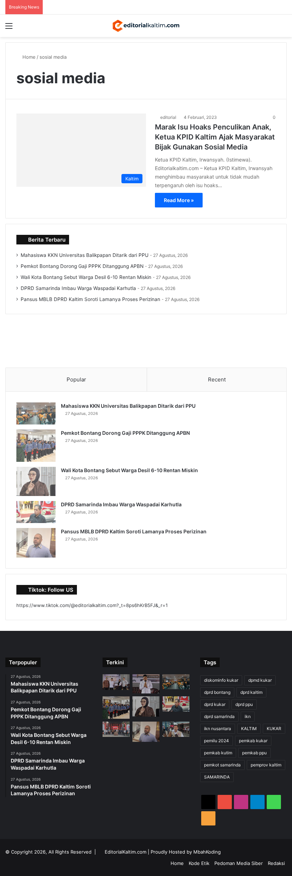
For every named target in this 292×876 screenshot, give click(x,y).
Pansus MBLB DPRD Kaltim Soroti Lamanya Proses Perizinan (90, 299)
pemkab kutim (218, 752)
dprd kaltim (251, 692)
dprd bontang (217, 692)
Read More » (179, 200)
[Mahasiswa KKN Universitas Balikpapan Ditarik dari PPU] (36, 413)
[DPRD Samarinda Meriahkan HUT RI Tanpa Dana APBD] (116, 729)
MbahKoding (207, 852)
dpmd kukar (260, 680)
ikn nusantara (217, 728)
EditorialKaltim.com (125, 852)
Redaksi (276, 863)
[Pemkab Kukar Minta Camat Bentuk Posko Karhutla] (175, 729)
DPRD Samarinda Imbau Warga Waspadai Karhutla (78, 288)
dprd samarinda (219, 716)
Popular (76, 379)
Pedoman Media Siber (238, 863)
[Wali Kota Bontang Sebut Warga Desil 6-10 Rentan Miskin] (36, 481)
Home (28, 57)
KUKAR (274, 728)
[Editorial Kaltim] (146, 26)
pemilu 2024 (216, 740)
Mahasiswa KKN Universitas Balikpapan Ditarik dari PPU (84, 255)
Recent (217, 379)
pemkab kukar (253, 740)
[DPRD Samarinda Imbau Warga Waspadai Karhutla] (36, 512)
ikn (248, 716)
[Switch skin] (270, 28)
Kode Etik (199, 863)
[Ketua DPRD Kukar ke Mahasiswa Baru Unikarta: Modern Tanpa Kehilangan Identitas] (146, 683)
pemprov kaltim (266, 764)
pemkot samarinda (222, 764)
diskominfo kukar (221, 680)
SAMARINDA (217, 777)
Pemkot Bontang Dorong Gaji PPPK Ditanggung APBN (82, 266)
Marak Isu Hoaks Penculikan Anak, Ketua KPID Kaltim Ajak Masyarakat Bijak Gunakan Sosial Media (215, 137)
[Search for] (283, 28)
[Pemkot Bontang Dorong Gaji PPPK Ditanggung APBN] (36, 445)
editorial (168, 117)
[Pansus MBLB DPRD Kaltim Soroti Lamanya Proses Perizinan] (36, 543)
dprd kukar (214, 704)
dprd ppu (244, 704)
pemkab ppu (254, 752)
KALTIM (249, 728)
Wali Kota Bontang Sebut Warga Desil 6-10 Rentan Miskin (86, 277)
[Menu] (8, 28)
